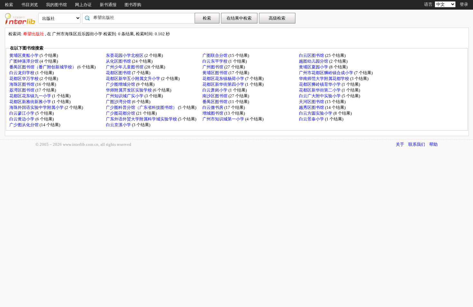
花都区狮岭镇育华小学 (320, 84)
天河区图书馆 (312, 101)
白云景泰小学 (312, 119)
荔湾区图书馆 (22, 90)
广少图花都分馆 (121, 113)
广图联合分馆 (215, 55)
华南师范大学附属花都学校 (324, 78)
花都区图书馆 (119, 72)
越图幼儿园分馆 (314, 61)
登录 (464, 4)
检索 (9, 4)
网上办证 (83, 4)
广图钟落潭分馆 (24, 61)
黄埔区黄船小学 (24, 55)
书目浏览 (29, 4)
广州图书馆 (213, 67)
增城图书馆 (213, 113)
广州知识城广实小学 (125, 95)
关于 (400, 144)
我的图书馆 (56, 4)
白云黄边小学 (22, 119)
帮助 (433, 144)
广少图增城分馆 (121, 84)
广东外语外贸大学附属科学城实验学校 (142, 119)
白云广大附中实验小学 (320, 95)
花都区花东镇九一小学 (30, 95)
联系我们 (416, 144)
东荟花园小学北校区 (125, 55)
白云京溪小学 (119, 124)
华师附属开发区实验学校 (129, 90)
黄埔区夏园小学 (314, 67)
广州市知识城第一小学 (223, 119)
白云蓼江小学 (22, 113)
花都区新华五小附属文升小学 (133, 78)
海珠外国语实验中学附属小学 (37, 107)
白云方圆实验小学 (316, 113)
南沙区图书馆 (215, 95)
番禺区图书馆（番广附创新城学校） (43, 67)
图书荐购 (133, 4)
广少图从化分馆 (24, 124)
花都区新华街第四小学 (223, 84)
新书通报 (108, 4)
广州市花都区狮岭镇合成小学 (326, 72)
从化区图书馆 (119, 61)
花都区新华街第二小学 (320, 90)
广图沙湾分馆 (119, 101)
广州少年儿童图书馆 (125, 67)
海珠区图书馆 (22, 84)
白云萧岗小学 (215, 90)
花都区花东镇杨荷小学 (223, 78)
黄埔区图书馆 (215, 72)
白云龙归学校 (22, 72)
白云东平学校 (215, 61)
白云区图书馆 (312, 55)
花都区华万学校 (24, 78)
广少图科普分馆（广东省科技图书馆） (142, 107)
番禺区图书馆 (215, 101)
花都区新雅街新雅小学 (30, 101)
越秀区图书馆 (312, 107)
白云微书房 (213, 107)
